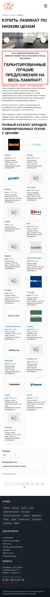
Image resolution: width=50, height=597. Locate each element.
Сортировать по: (9, 462)
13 (42, 484)
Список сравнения (8, 474)
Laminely (30, 326)
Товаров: (6, 451)
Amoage (30, 155)
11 (32, 484)
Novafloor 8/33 (32, 359)
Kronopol (8, 290)
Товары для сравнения (13, 547)
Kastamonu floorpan (34, 258)
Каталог (12, 15)
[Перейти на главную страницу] (8, 6)
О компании (8, 537)
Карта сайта (8, 553)
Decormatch (31, 187)
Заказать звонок (10, 583)
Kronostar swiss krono (13, 326)
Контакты (7, 543)
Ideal (28, 223)
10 (27, 484)
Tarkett (29, 395)
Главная (5, 15)
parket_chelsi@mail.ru (40, 119)
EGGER (7, 221)
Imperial (7, 256)
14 (24, 487)
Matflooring (9, 361)
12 (37, 484)
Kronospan (30, 292)
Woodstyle (8, 427)
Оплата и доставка (11, 540)
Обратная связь (10, 556)
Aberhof (7, 155)
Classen (8, 189)
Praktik (7, 395)
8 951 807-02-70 (13, 580)
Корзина (6, 550)
